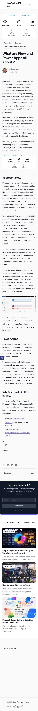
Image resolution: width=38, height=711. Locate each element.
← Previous (6, 473)
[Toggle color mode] (30, 4)
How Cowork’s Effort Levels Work (16, 585)
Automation (8, 43)
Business (18, 43)
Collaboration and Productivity (15, 47)
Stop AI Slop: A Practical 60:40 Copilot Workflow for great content (17, 552)
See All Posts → (30, 522)
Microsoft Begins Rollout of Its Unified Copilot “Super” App (17, 621)
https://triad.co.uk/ (16, 419)
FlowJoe (8, 423)
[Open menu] (26, 5)
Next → (33, 473)
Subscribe (19, 506)
